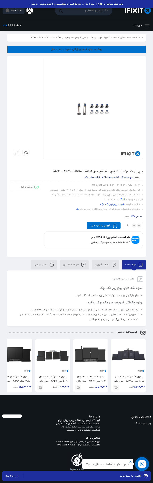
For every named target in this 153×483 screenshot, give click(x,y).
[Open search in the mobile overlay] (83, 10)
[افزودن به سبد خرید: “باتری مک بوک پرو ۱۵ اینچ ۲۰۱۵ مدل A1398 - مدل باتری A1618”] (116, 388)
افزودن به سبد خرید (100, 225)
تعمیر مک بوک (122, 319)
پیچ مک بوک (127, 177)
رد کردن (33, 4)
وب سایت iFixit (143, 423)
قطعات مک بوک (110, 37)
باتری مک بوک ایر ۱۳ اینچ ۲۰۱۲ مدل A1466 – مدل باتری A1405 (91, 381)
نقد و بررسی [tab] (41, 264)
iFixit (122, 199)
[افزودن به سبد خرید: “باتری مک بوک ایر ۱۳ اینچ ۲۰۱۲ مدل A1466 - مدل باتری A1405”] (78, 388)
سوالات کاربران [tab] (71, 264)
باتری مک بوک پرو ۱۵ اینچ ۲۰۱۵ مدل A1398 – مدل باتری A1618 (128, 381)
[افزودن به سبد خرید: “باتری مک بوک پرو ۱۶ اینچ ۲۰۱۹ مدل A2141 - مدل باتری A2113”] (40, 388)
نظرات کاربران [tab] (102, 264)
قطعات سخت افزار (128, 37)
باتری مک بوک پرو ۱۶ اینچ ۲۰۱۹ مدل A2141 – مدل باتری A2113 (53, 381)
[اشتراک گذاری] (25, 152)
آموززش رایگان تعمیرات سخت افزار (76, 49)
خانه (141, 37)
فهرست (137, 25)
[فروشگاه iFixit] (138, 10)
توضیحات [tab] (131, 264)
